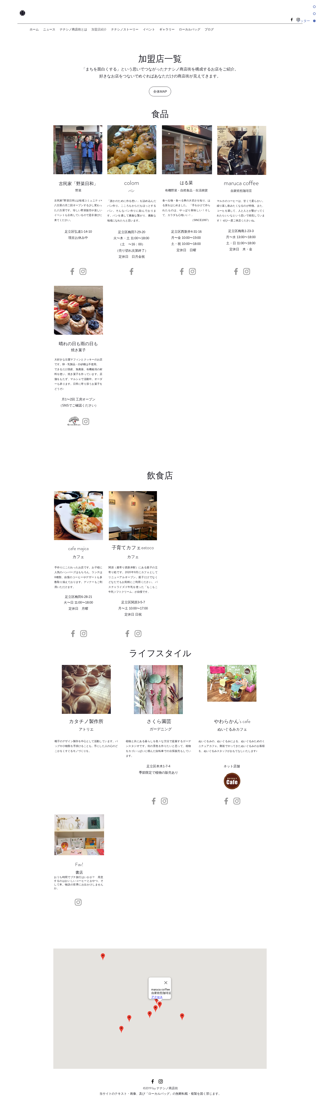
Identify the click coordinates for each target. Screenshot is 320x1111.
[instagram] (160, 1081)
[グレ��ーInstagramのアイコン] (236, 801)
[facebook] (152, 1081)
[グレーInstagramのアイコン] (83, 271)
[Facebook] (72, 271)
